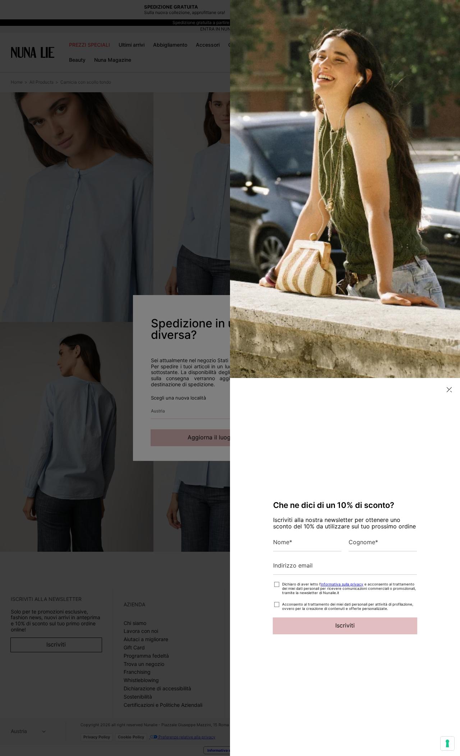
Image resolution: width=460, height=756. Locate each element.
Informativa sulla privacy (342, 584)
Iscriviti (345, 625)
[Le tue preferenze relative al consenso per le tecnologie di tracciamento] (447, 743)
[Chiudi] (449, 389)
